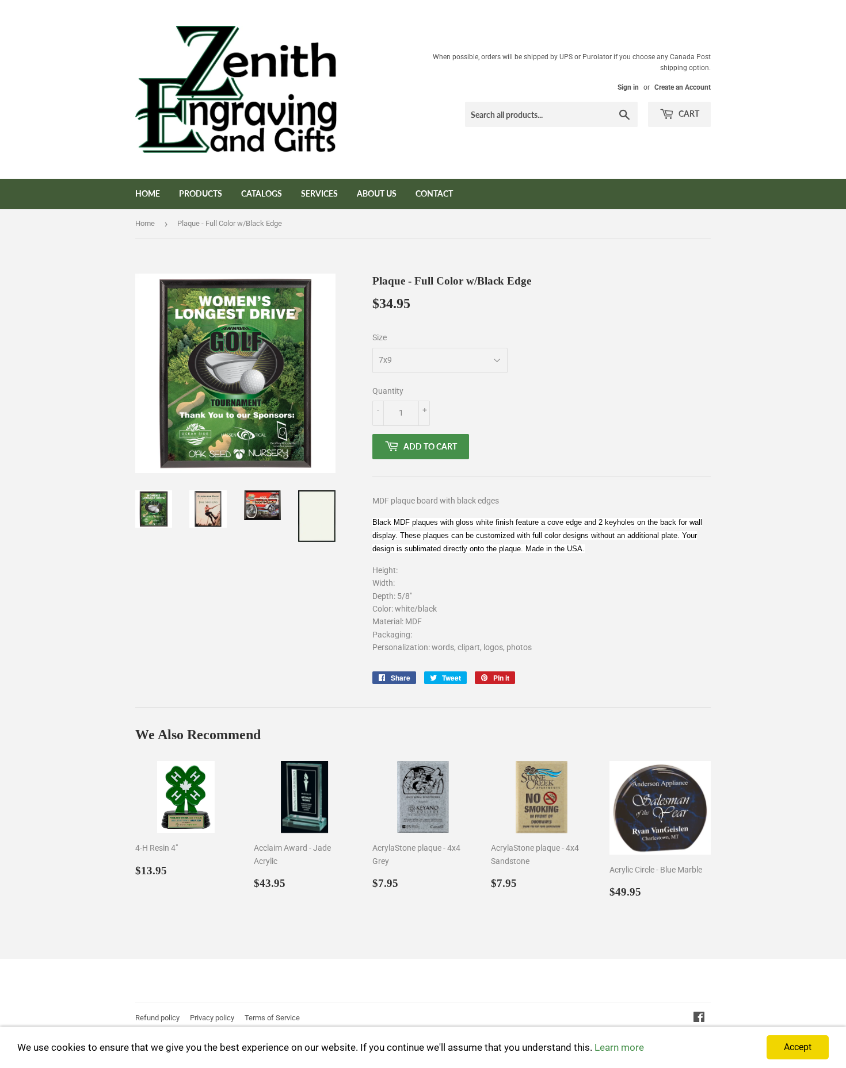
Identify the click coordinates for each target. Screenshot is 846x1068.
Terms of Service (272, 1017)
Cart (688, 113)
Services (319, 193)
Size (379, 337)
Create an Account (682, 87)
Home (147, 193)
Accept (797, 1047)
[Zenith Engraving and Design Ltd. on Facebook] (699, 1018)
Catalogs (261, 193)
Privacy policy (212, 1017)
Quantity (387, 390)
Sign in (628, 87)
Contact (434, 193)
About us (377, 193)
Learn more (619, 1047)
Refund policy (157, 1017)
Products (200, 193)
